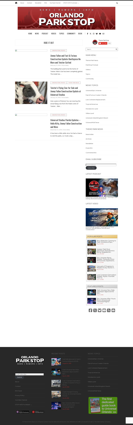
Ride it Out (49, 42)
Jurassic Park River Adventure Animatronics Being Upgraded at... (105, 250)
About (22, 3)
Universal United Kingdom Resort (97, 118)
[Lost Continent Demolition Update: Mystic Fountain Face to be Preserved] (91, 277)
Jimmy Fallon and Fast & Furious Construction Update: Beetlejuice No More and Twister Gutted (65, 59)
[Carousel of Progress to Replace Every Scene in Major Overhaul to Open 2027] (91, 268)
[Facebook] (90, 310)
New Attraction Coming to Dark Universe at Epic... (106, 241)
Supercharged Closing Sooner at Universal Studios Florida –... (71, 394)
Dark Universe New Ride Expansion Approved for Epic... (106, 291)
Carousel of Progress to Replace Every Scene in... (106, 267)
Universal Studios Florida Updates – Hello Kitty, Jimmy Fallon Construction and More (66, 123)
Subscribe (91, 168)
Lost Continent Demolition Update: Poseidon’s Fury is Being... (71, 383)
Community (71, 33)
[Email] (113, 310)
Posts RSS (89, 148)
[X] (95, 310)
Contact (29, 3)
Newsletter (38, 3)
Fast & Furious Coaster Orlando (96, 95)
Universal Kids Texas (92, 122)
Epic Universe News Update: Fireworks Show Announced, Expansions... (106, 259)
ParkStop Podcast (92, 65)
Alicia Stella (65, 65)
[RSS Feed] (108, 310)
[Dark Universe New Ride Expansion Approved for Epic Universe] (91, 292)
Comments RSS (91, 152)
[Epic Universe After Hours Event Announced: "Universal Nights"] (91, 301)
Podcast (45, 33)
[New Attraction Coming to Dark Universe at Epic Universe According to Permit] (91, 243)
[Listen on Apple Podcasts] (22, 412)
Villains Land (90, 113)
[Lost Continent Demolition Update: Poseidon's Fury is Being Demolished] (56, 383)
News (37, 33)
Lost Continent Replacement (95, 99)
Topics (61, 33)
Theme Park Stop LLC (30, 422)
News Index (90, 134)
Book (80, 33)
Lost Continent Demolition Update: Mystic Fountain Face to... (106, 276)
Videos (53, 33)
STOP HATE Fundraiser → (71, 3)
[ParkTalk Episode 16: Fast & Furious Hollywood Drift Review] (56, 361)
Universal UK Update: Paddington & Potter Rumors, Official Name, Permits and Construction (100, 228)
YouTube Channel (55, 3)
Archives (88, 139)
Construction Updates (58, 50)
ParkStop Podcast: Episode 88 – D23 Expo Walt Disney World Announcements (102, 197)
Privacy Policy (19, 395)
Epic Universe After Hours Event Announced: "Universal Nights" (106, 300)
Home (30, 33)
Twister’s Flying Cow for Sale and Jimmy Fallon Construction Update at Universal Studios (65, 91)
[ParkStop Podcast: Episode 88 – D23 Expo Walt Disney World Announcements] (102, 187)
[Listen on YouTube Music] (38, 412)
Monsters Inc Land (92, 109)
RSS (45, 3)
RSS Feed (18, 391)
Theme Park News (73, 82)
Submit (19, 377)
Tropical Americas (92, 104)
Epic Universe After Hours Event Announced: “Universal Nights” (70, 405)
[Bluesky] (99, 310)
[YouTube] (104, 310)
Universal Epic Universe (93, 90)
